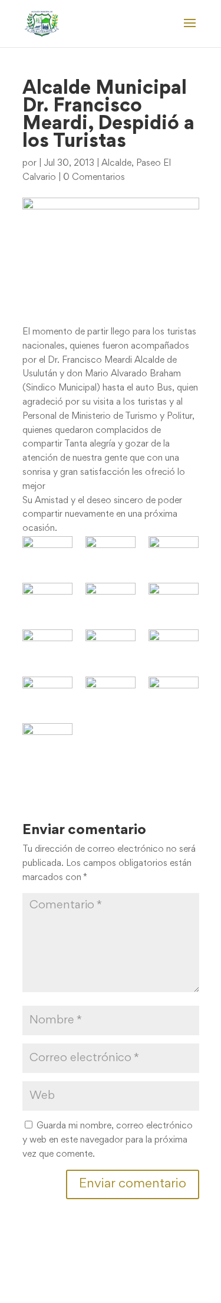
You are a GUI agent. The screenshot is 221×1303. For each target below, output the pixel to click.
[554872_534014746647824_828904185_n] (174, 553)
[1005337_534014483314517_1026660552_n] (47, 740)
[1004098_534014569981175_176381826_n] (174, 693)
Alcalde (116, 163)
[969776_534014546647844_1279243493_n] (110, 599)
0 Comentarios (94, 177)
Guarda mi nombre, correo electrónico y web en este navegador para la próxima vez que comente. (107, 1140)
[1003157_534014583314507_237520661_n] (47, 693)
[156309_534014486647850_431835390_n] (47, 553)
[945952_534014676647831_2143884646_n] (47, 599)
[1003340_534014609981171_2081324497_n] (110, 693)
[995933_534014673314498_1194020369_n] (174, 599)
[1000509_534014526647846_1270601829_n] (110, 646)
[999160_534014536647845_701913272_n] (47, 646)
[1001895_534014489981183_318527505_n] (174, 646)
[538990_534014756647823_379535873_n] (110, 553)
